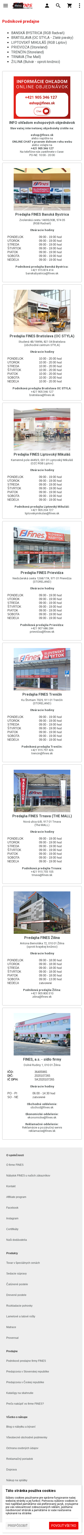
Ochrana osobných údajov (22, 1448)
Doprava (11, 1469)
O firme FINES (15, 1164)
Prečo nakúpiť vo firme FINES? (25, 1403)
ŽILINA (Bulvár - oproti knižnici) (35, 62)
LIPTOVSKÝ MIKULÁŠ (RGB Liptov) (39, 42)
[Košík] (69, 5)
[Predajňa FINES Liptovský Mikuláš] (42, 461)
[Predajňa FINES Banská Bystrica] (42, 222)
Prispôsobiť (18, 1525)
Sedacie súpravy (16, 1273)
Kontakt (10, 1186)
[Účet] (47, 5)
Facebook (12, 1207)
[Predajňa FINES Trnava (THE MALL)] (42, 824)
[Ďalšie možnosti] (79, 5)
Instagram (12, 1218)
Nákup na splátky (16, 1480)
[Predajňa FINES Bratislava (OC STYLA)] (42, 342)
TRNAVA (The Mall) (26, 57)
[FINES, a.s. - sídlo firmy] (42, 1073)
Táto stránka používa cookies (31, 1491)
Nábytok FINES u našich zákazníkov (28, 1175)
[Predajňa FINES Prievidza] (42, 580)
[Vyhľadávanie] (58, 5)
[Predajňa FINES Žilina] (42, 945)
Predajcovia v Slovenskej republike (27, 1371)
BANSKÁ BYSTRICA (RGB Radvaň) (38, 33)
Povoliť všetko (63, 1525)
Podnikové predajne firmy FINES (26, 1360)
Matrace (11, 1327)
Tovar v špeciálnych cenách (23, 1262)
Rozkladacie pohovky (19, 1305)
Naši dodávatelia (16, 1239)
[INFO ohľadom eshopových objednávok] (42, 115)
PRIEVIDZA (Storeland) (29, 47)
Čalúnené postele (17, 1284)
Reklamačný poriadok (19, 1458)
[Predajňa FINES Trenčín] (42, 702)
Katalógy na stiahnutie (19, 1393)
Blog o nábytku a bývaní (20, 1426)
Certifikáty (12, 1229)
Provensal (12, 1337)
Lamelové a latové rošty (20, 1316)
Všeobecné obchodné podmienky (26, 1437)
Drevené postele (16, 1295)
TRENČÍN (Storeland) (27, 52)
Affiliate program (16, 1197)
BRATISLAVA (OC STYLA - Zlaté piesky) (42, 37)
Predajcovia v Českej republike (25, 1382)
